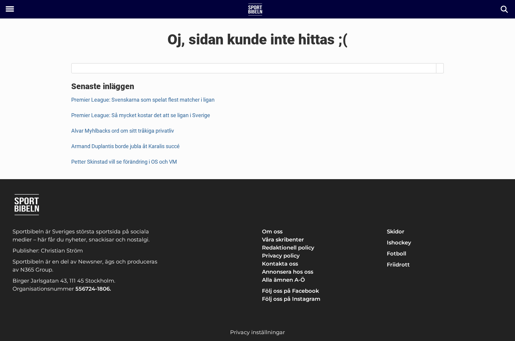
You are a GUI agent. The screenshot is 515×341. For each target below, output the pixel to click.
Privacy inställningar (257, 332)
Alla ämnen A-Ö (283, 280)
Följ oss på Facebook (290, 291)
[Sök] (505, 9)
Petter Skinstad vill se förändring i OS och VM (124, 162)
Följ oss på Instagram (291, 299)
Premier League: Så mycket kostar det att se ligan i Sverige (140, 115)
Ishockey (399, 242)
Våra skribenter (283, 239)
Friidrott (398, 264)
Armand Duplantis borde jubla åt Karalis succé (125, 146)
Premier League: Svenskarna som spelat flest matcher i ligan (143, 100)
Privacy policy (281, 255)
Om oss (272, 231)
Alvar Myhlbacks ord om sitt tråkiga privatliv (122, 131)
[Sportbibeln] (255, 10)
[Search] (440, 68)
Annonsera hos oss (287, 272)
